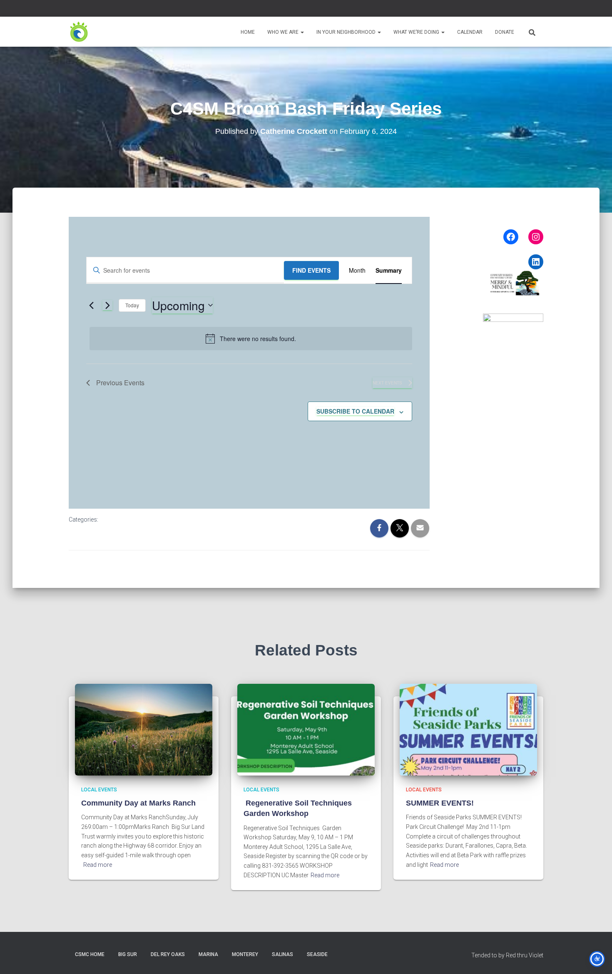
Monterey (245, 954)
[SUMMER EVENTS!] (468, 728)
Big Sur (127, 954)
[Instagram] (535, 236)
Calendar (470, 32)
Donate (504, 32)
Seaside (317, 954)
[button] (302, 32)
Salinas (282, 954)
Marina (208, 954)
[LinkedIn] (535, 261)
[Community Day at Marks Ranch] (143, 728)
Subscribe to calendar (355, 411)
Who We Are (283, 32)
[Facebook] (510, 236)
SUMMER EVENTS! (440, 803)
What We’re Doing (416, 32)
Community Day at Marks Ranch (138, 803)
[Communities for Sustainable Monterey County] (79, 31)
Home (248, 32)
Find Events (311, 270)
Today (132, 305)
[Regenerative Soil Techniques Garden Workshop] (306, 728)
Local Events (99, 790)
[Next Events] (107, 305)
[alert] (251, 338)
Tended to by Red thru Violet (507, 955)
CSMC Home (89, 954)
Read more (97, 864)
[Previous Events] (91, 305)
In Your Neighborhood (346, 32)
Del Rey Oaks (168, 954)
